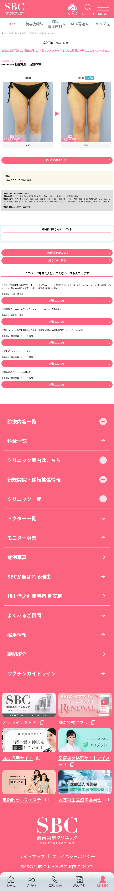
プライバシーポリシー (73, 856)
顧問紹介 (17, 653)
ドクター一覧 (21, 518)
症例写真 (33, 33)
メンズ (100, 23)
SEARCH (88, 13)
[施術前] (28, 112)
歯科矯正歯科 (55, 24)
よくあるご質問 (24, 615)
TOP (11, 23)
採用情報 (17, 634)
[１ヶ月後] (86, 112)
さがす (32, 885)
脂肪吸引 (23, 33)
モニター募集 (21, 537)
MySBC (102, 885)
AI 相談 (73, 13)
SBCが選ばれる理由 (29, 576)
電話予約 (55, 885)
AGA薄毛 (78, 23)
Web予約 (79, 885)
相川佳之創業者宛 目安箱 (34, 595)
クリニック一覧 (24, 498)
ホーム (11, 885)
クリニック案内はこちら (34, 460)
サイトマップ (32, 856)
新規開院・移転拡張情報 (34, 479)
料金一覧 (17, 440)
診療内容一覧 (12, 33)
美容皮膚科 (34, 23)
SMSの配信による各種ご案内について (57, 866)
